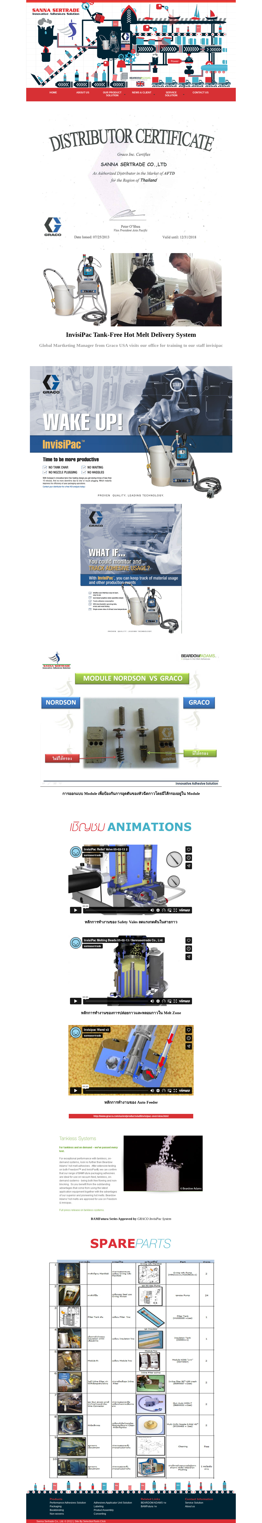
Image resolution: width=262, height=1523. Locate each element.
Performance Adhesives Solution (68, 1502)
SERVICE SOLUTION (171, 94)
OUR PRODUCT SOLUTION (112, 94)
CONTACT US (201, 92)
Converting (100, 1513)
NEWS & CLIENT (141, 92)
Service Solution (194, 1502)
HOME (53, 92)
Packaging (56, 1506)
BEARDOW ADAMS (153, 1502)
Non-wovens (57, 1513)
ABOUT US (82, 92)
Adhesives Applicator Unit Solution (113, 1502)
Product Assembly (104, 1510)
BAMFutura (149, 1506)
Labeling (99, 1506)
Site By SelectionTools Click (90, 1521)
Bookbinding (57, 1510)
